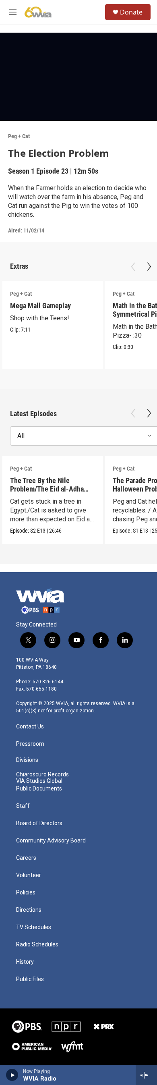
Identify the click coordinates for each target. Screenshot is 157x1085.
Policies (25, 893)
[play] (12, 1075)
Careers (26, 858)
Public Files (30, 979)
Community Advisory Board (51, 841)
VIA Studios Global (39, 781)
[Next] (149, 267)
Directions (28, 910)
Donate (131, 12)
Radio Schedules (37, 945)
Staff (23, 806)
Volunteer (28, 875)
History (25, 962)
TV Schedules (33, 927)
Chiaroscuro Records (42, 775)
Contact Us (30, 727)
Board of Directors (39, 823)
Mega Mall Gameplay (40, 305)
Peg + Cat (19, 136)
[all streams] (146, 1075)
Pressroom (30, 744)
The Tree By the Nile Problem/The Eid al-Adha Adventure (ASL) (47, 489)
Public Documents (39, 789)
